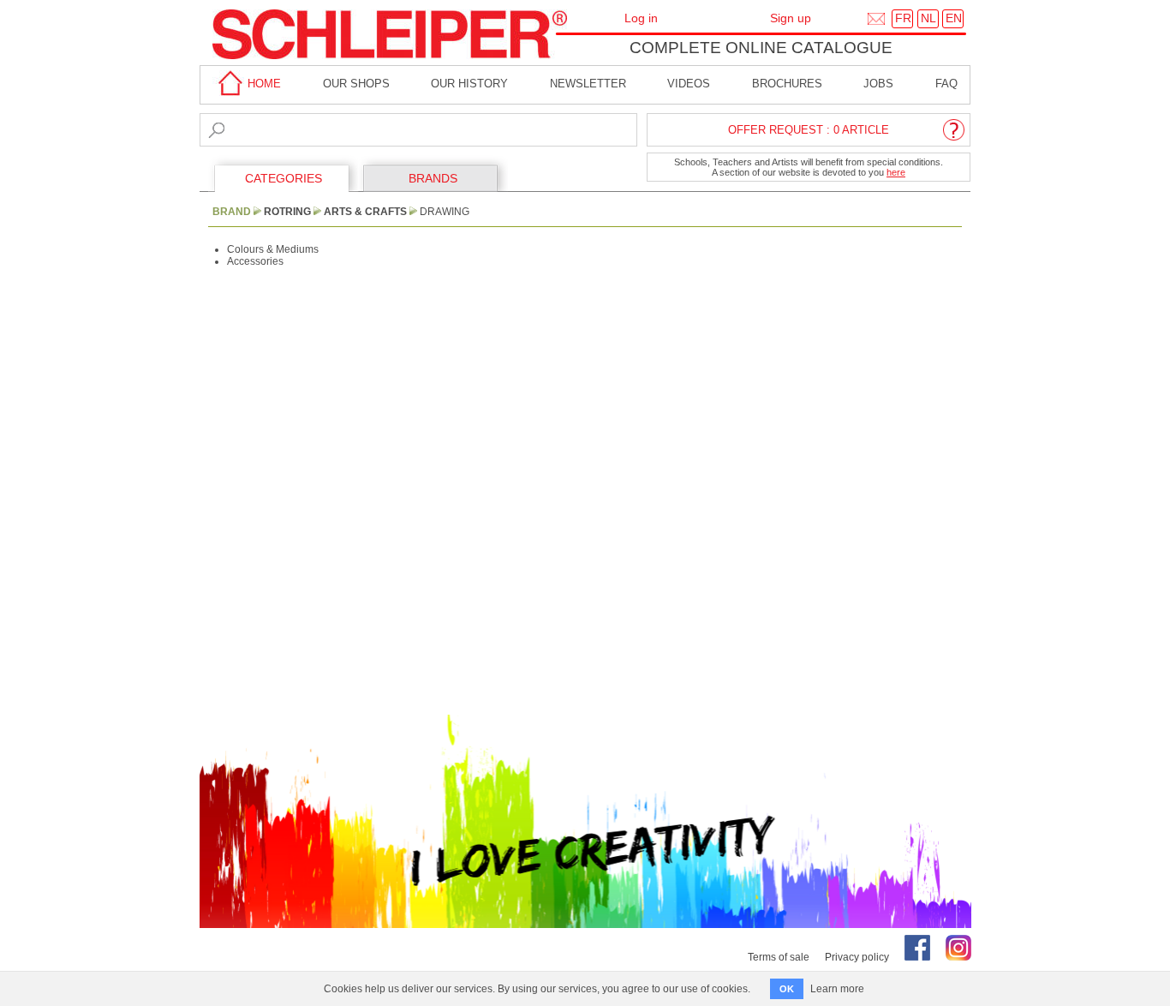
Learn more (837, 989)
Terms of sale (778, 957)
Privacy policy (857, 957)
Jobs (878, 83)
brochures (787, 83)
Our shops (356, 83)
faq (946, 83)
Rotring (287, 212)
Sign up (790, 18)
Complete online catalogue (761, 48)
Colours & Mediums (273, 249)
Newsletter (588, 83)
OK (786, 989)
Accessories (255, 261)
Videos (688, 83)
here (895, 172)
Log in (641, 18)
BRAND (231, 212)
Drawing (444, 212)
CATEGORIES (283, 178)
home (262, 83)
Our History (469, 83)
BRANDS (433, 178)
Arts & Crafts (365, 212)
